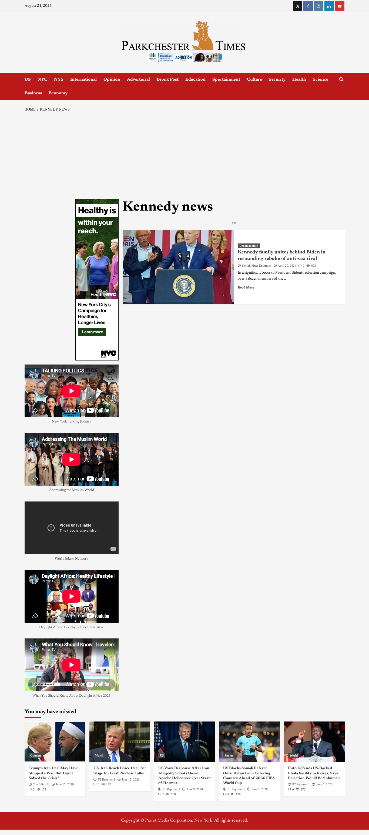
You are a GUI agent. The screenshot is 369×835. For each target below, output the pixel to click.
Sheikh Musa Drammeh (256, 265)
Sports (229, 755)
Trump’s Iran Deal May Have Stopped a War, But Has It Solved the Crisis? (53, 773)
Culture (254, 79)
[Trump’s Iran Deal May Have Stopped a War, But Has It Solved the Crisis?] (55, 741)
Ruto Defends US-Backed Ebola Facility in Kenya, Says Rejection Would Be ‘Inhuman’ (314, 773)
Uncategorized (248, 245)
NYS (58, 79)
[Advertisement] (185, 155)
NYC (42, 79)
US (28, 79)
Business (33, 93)
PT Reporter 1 (106, 779)
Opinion (111, 79)
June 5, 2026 (324, 784)
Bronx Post (168, 79)
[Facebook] (308, 6)
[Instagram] (318, 6)
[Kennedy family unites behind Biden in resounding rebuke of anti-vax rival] (178, 267)
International (83, 79)
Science (320, 79)
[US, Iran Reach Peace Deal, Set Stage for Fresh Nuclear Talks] (119, 741)
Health (299, 79)
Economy (58, 93)
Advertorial (138, 79)
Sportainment (226, 79)
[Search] (341, 79)
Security (277, 79)
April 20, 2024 (287, 265)
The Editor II (41, 784)
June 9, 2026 (195, 789)
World (99, 755)
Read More (246, 287)
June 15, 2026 (65, 784)
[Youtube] (339, 6)
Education (195, 79)
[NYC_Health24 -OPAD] (97, 279)
